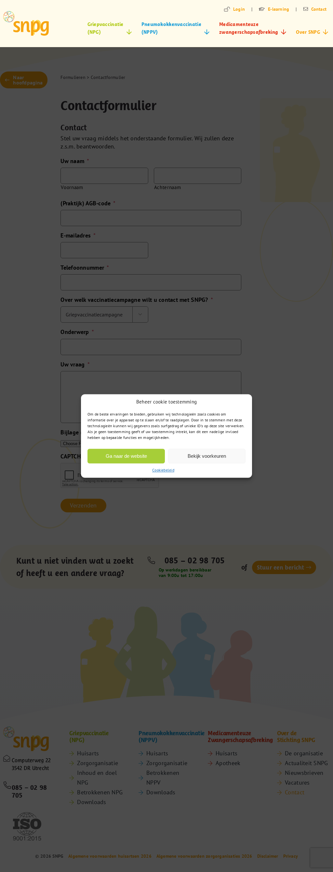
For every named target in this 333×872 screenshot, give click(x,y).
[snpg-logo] (26, 23)
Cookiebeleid (163, 470)
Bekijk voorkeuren (207, 456)
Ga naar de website (126, 456)
